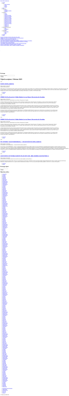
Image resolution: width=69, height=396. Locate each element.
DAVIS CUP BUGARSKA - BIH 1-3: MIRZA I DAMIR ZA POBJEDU (12, 45)
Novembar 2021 (5, 225)
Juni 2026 (4, 175)
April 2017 (4, 268)
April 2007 (4, 373)
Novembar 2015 (5, 283)
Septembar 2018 (5, 256)
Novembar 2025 (5, 182)
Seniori (5, 13)
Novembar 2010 (5, 334)
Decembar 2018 (5, 253)
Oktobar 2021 (4, 226)
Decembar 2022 (5, 213)
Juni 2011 (4, 328)
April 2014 (4, 299)
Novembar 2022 (5, 214)
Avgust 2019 (4, 247)
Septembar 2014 (5, 294)
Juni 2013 (4, 306)
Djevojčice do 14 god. (8, 19)
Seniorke (5, 14)
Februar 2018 (4, 261)
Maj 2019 (4, 249)
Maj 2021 (4, 230)
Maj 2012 (4, 318)
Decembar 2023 (5, 203)
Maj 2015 (4, 288)
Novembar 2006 (5, 378)
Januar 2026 (4, 180)
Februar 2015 (4, 290)
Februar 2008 (4, 364)
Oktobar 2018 (4, 255)
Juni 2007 (4, 372)
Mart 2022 (4, 221)
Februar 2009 (4, 353)
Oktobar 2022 (4, 215)
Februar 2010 (4, 342)
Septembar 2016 (5, 274)
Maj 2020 (4, 239)
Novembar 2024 (5, 193)
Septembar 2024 (5, 195)
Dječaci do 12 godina (7, 20)
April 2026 (4, 177)
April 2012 (4, 319)
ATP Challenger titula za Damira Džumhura (7, 42)
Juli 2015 (3, 286)
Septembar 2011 (5, 325)
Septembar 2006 (5, 380)
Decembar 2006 (5, 377)
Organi (5, 5)
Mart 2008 (4, 363)
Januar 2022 (4, 223)
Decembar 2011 (4, 322)
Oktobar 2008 (4, 357)
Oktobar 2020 (4, 236)
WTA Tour (4, 391)
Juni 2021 (4, 229)
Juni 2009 (4, 350)
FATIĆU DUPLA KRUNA (7, 84)
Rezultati (5, 11)
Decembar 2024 (5, 192)
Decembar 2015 (5, 282)
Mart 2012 (4, 320)
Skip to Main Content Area (4, 0)
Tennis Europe (4, 389)
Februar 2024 (4, 201)
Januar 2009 (4, 354)
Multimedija (4, 30)
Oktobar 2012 (4, 313)
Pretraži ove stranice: (3, 75)
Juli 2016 (3, 276)
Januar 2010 (4, 343)
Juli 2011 (3, 327)
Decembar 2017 (5, 263)
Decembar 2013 (5, 302)
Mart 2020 (4, 240)
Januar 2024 (4, 202)
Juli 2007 (3, 371)
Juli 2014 (3, 296)
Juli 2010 (3, 338)
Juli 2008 (3, 360)
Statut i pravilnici (7, 4)
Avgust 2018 (4, 257)
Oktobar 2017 (4, 264)
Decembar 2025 (5, 181)
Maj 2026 (4, 176)
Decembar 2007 (5, 366)
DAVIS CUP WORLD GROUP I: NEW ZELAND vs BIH (10, 37)
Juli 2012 (3, 316)
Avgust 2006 (4, 381)
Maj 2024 (4, 198)
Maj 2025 (4, 187)
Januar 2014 (4, 301)
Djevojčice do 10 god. (8, 23)
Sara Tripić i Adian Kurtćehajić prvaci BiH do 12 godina (9, 39)
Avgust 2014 (4, 295)
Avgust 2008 (4, 359)
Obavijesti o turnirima (7, 10)
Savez (3, 3)
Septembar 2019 (5, 246)
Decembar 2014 (5, 292)
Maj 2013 (4, 307)
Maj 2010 (4, 340)
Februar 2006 (4, 386)
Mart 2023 (4, 210)
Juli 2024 (3, 196)
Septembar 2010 (5, 336)
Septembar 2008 (5, 358)
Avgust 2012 (4, 315)
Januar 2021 (4, 233)
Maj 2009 (4, 351)
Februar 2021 (4, 232)
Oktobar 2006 (4, 379)
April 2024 (4, 199)
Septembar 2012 (5, 314)
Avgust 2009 (4, 348)
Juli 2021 (3, 228)
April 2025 (4, 188)
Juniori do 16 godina (7, 17)
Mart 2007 (4, 374)
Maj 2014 (4, 298)
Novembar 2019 (5, 244)
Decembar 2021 (5, 224)
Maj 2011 (3, 329)
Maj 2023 (4, 208)
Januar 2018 (4, 262)
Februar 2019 (4, 251)
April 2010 (4, 341)
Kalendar (5, 9)
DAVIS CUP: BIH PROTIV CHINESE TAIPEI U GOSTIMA (10, 44)
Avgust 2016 (4, 275)
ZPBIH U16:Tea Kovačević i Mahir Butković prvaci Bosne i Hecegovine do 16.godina (22, 97)
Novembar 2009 (5, 345)
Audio (5, 33)
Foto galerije (6, 31)
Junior (5, 28)
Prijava (3, 35)
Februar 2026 (4, 179)
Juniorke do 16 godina (8, 18)
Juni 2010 (4, 339)
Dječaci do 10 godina (7, 22)
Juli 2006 (3, 382)
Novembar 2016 (5, 272)
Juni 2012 (4, 317)
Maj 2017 (4, 267)
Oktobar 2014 (4, 293)
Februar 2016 (4, 280)
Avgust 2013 (4, 304)
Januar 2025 (4, 191)
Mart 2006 (4, 385)
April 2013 (4, 308)
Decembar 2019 (5, 243)
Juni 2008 (4, 361)
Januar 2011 (4, 332)
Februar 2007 (4, 375)
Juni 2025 (4, 186)
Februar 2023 (4, 211)
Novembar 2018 (5, 254)
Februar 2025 (4, 190)
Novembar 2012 (5, 312)
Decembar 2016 (5, 271)
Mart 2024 (4, 200)
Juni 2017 (4, 266)
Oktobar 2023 (4, 205)
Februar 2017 (4, 269)
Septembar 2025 (5, 184)
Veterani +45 (6, 25)
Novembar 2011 (5, 323)
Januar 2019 (4, 252)
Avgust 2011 (4, 326)
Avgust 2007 (4, 370)
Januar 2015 (4, 291)
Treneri (5, 7)
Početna (3, 2)
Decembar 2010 (5, 333)
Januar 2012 (4, 321)
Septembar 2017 (5, 265)
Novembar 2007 (5, 367)
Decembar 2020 (5, 234)
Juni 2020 (4, 238)
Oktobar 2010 (4, 335)
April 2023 (4, 209)
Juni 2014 (4, 297)
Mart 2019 (4, 250)
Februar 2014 (4, 300)
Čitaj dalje (4, 92)
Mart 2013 (4, 309)
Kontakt (3, 34)
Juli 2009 (3, 349)
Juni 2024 (4, 197)
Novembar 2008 (5, 356)
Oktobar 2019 (4, 245)
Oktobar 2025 (4, 183)
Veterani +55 (6, 26)
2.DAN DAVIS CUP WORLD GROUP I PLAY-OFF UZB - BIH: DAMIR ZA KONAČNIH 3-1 (24, 156)
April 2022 (4, 220)
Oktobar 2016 (4, 273)
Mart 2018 (4, 260)
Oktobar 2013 (4, 303)
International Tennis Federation (7, 388)
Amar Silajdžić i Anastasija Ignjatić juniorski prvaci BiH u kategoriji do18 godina (13, 43)
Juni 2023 (4, 207)
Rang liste (4, 12)
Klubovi (5, 6)
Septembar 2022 (5, 216)
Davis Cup (4, 392)
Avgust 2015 (4, 285)
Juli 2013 (3, 305)
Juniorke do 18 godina (8, 16)
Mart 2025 (4, 189)
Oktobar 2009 (4, 346)
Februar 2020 (4, 241)
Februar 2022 (4, 222)
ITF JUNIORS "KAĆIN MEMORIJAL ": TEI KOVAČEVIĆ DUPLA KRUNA (20, 141)
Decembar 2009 (5, 344)
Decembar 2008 (5, 355)
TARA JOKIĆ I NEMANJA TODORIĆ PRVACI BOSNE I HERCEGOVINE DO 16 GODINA (16, 40)
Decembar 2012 (5, 311)
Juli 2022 (3, 217)
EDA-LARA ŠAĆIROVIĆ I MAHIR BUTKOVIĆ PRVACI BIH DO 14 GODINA (14, 41)
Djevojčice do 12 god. (8, 21)
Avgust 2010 (4, 337)
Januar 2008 (4, 365)
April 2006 (4, 384)
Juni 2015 (4, 287)
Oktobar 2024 (4, 194)
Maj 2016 (4, 278)
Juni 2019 (4, 248)
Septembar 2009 (5, 347)
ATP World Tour (5, 390)
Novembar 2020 (5, 235)
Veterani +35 (6, 24)
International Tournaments (6, 27)
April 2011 (4, 330)
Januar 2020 (4, 242)
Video (5, 32)
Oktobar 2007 (4, 368)
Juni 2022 (4, 218)
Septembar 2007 (5, 369)
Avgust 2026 (4, 174)
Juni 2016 (4, 277)
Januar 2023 (4, 212)
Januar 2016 (4, 281)
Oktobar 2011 (4, 324)
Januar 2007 (4, 376)
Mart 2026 (4, 178)
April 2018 (4, 259)
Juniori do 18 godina (7, 15)
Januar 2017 (4, 270)
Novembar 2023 (5, 204)
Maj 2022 (4, 219)
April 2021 (4, 231)
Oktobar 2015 (4, 284)
